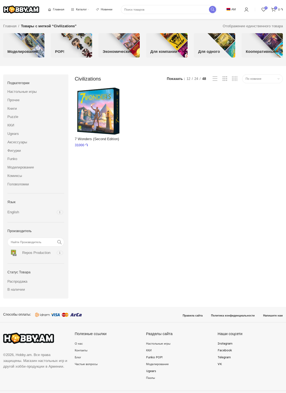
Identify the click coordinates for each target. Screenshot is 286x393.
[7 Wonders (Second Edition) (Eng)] (98, 111)
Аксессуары (17, 142)
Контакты (81, 350)
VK (220, 364)
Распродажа (17, 281)
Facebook (225, 350)
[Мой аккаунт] (246, 9)
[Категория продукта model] (23, 45)
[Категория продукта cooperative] (262, 45)
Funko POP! (154, 357)
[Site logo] (21, 9)
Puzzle (12, 117)
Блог (78, 357)
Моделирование (20, 167)
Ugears (13, 134)
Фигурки (14, 151)
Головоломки (18, 184)
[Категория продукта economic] (119, 45)
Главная (10, 26)
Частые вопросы (86, 364)
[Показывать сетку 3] (225, 78)
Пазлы (150, 378)
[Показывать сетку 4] (234, 78)
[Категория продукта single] (214, 45)
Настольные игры (22, 92)
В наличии (16, 290)
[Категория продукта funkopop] (71, 45)
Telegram (224, 357)
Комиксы (14, 176)
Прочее (13, 100)
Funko (12, 159)
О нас (79, 343)
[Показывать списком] (215, 78)
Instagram (225, 343)
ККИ (10, 125)
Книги (12, 109)
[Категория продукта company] (166, 45)
